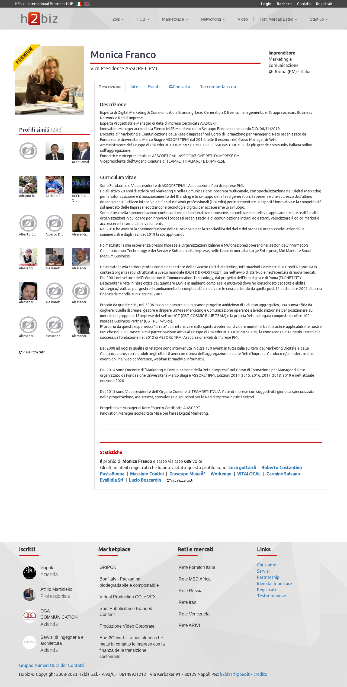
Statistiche (111, 452)
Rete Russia (191, 590)
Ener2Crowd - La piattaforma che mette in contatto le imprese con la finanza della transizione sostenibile (132, 647)
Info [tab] (135, 86)
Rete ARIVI (189, 625)
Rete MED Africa (195, 579)
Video (243, 19)
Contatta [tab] (181, 86)
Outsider (58, 665)
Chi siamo (267, 564)
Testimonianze (271, 595)
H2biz (115, 19)
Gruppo (26, 665)
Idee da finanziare (274, 583)
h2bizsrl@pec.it (235, 674)
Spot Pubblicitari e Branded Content (125, 611)
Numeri (42, 665)
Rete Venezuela (194, 614)
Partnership (268, 577)
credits (260, 674)
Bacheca (284, 4)
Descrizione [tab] (110, 86)
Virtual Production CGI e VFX (127, 597)
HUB (141, 19)
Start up (317, 19)
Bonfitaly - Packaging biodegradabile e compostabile (129, 582)
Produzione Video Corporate (127, 626)
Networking (211, 19)
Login (266, 4)
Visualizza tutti (34, 352)
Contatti (304, 4)
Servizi (263, 571)
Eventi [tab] (154, 86)
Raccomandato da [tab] (218, 86)
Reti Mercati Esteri (276, 19)
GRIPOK (107, 567)
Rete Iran (187, 602)
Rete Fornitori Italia (197, 567)
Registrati (324, 4)
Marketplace (173, 19)
